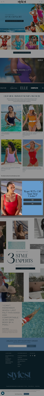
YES (32, 200)
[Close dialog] (42, 182)
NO (32, 203)
